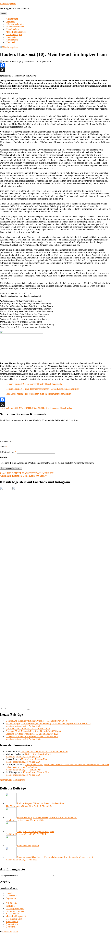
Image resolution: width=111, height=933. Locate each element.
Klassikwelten (12, 29)
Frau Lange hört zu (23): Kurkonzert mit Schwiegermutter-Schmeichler (38, 394)
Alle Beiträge (12, 19)
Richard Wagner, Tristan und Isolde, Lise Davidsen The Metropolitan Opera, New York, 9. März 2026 (35, 804)
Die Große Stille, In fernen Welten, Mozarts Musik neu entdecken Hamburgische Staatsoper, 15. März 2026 (41, 818)
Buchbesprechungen (15, 26)
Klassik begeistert (8, 3)
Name (3, 446)
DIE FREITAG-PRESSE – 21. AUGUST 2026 (28, 728)
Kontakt (9, 893)
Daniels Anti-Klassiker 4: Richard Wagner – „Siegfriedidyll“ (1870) (36, 721)
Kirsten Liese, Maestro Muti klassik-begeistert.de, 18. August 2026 (28, 755)
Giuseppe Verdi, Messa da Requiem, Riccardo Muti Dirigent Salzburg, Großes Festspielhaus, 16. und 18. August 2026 (33, 732)
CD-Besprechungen (15, 24)
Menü (3, 14)
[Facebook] (55, 65)
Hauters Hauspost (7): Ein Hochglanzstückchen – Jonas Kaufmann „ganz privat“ (42, 389)
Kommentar (6, 441)
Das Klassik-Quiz (14, 34)
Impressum (11, 898)
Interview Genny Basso (28, 845)
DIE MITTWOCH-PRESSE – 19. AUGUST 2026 (44, 751)
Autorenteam (12, 39)
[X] (55, 69)
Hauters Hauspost (50, 408)
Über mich (10, 42)
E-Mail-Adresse (8, 452)
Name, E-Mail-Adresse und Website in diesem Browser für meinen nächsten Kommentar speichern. (48, 463)
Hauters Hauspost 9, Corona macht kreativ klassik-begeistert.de (34, 384)
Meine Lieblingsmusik (16, 32)
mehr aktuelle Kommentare (12, 780)
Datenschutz (11, 895)
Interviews (10, 21)
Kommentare (12, 37)
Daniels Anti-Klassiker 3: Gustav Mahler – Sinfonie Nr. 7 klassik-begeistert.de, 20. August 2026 (32, 737)
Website (3, 457)
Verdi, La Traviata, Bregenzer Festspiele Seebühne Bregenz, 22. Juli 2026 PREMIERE (30, 832)
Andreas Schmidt (8, 408)
